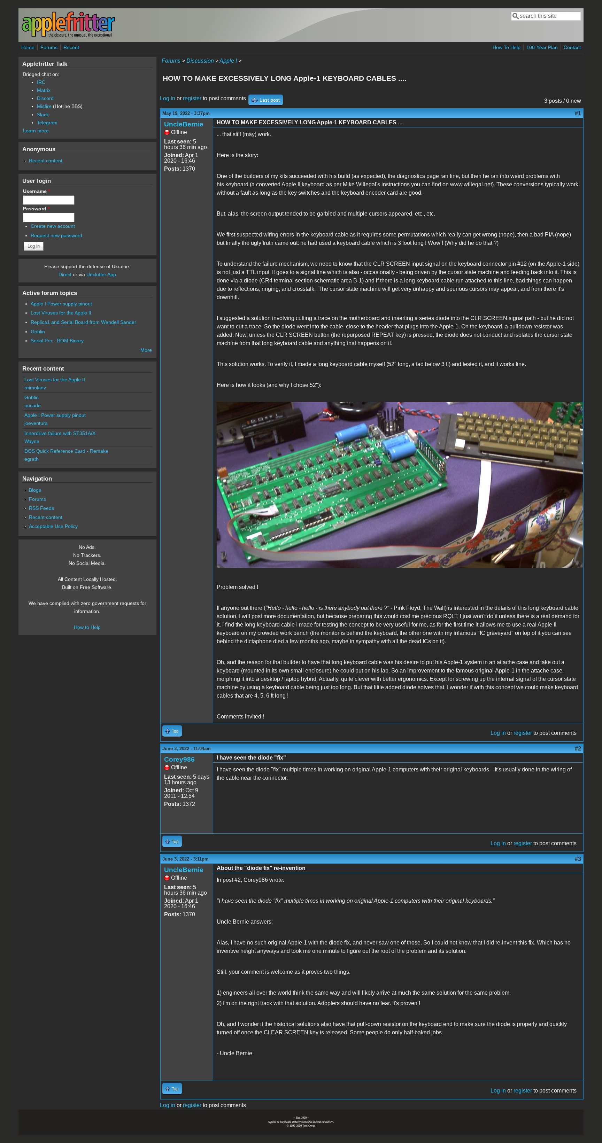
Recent (71, 47)
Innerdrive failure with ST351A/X (59, 433)
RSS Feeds (41, 508)
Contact (572, 47)
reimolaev (35, 387)
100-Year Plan (542, 47)
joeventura (36, 423)
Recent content (45, 160)
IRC (41, 82)
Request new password (56, 235)
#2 (578, 749)
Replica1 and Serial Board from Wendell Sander (83, 322)
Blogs (35, 490)
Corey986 (179, 759)
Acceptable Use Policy (53, 526)
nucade (32, 405)
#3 (578, 859)
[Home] (68, 36)
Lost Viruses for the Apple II (61, 313)
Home (27, 47)
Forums (48, 47)
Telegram (47, 122)
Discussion (200, 61)
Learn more (36, 130)
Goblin (38, 331)
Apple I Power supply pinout (61, 303)
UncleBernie (183, 124)
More (146, 350)
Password (36, 208)
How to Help (87, 627)
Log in (167, 98)
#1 (578, 113)
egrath (31, 459)
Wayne (31, 441)
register (192, 98)
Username (36, 191)
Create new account (53, 226)
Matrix (44, 90)
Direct (65, 274)
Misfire (44, 106)
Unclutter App (101, 274)
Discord (45, 98)
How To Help (506, 47)
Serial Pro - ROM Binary (57, 340)
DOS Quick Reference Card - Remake (66, 451)
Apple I (228, 61)
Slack (43, 114)
